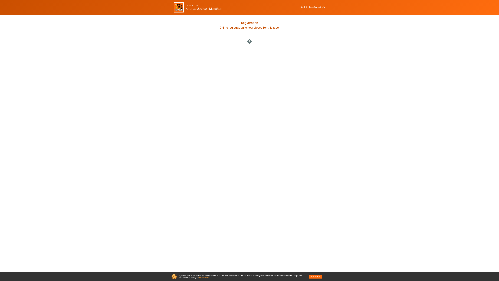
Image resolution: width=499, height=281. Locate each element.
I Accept (315, 276)
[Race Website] (180, 7)
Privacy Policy (204, 278)
